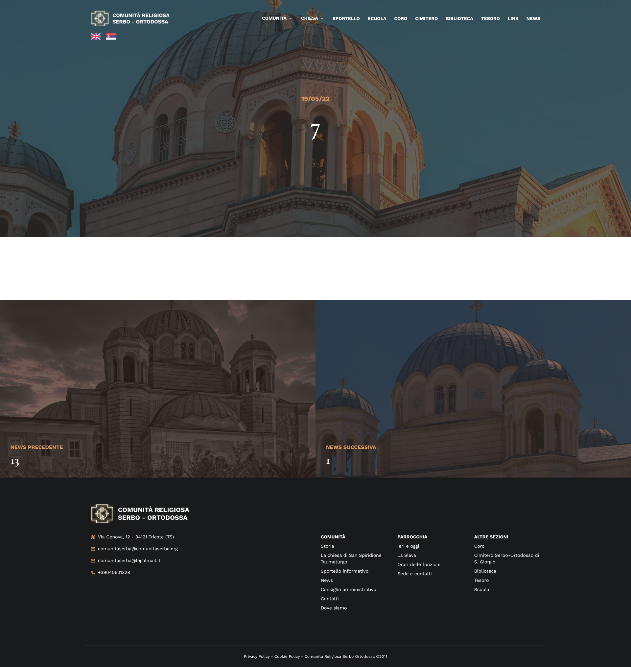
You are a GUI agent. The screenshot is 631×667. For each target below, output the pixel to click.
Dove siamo (334, 608)
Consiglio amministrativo (348, 589)
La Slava (406, 555)
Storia (327, 546)
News (533, 18)
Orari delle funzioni (418, 564)
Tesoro (490, 18)
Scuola (377, 18)
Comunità (274, 18)
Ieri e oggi (408, 546)
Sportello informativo (344, 571)
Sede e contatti (414, 574)
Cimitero (426, 18)
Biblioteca (459, 18)
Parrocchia (412, 537)
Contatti (330, 599)
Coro (401, 18)
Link (513, 18)
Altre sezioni (491, 537)
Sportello (346, 18)
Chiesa (309, 18)
